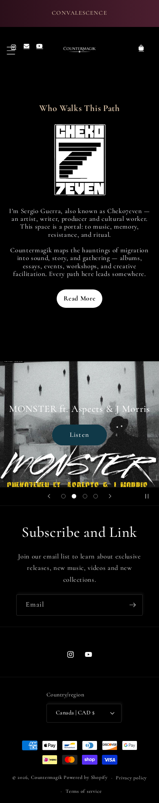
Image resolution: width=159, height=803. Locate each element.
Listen (79, 434)
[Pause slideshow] (150, 496)
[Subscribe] (132, 605)
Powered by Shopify (86, 778)
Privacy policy (131, 778)
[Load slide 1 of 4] (63, 496)
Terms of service (84, 791)
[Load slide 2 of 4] (74, 496)
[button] (11, 50)
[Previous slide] (49, 496)
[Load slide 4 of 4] (95, 496)
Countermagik (46, 778)
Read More (80, 298)
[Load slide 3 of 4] (85, 496)
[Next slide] (110, 496)
